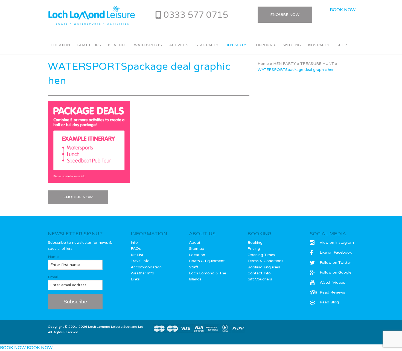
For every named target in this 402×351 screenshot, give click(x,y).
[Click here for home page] (91, 15)
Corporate (265, 45)
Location (60, 45)
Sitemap (196, 248)
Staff (193, 267)
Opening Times (261, 255)
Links (135, 279)
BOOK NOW (343, 10)
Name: (54, 256)
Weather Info (142, 273)
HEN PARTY (284, 63)
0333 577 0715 (196, 15)
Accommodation (146, 267)
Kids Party (319, 45)
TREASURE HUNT (317, 63)
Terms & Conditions (265, 261)
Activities (178, 45)
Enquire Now (284, 14)
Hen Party (236, 45)
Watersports (148, 45)
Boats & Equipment (207, 261)
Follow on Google (335, 272)
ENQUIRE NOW (78, 197)
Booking (255, 242)
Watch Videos (332, 282)
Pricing (253, 248)
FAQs (136, 248)
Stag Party (207, 45)
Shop (342, 45)
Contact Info (259, 273)
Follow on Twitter (335, 262)
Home (263, 63)
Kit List (137, 255)
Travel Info (140, 261)
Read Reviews (332, 292)
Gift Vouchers (259, 279)
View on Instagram (337, 242)
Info (134, 242)
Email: (53, 277)
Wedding (292, 45)
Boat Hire (117, 45)
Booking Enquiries (263, 267)
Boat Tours (89, 45)
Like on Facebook (336, 252)
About (194, 242)
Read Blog (329, 302)
